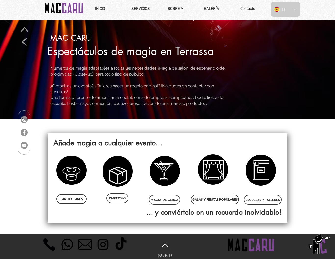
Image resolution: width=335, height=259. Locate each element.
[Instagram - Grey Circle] (24, 119)
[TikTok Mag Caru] (121, 244)
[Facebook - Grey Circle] (24, 132)
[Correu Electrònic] (85, 244)
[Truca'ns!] (49, 244)
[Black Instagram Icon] (103, 244)
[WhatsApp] (67, 244)
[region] (71, 170)
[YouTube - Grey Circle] (24, 145)
